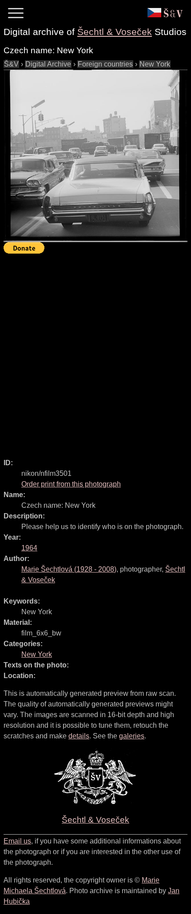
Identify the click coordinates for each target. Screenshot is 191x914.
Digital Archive (48, 64)
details (78, 736)
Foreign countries (105, 64)
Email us (17, 841)
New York (154, 64)
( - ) (68, 569)
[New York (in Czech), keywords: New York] (95, 156)
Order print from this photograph (71, 484)
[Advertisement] (95, 352)
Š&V (11, 64)
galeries (131, 736)
